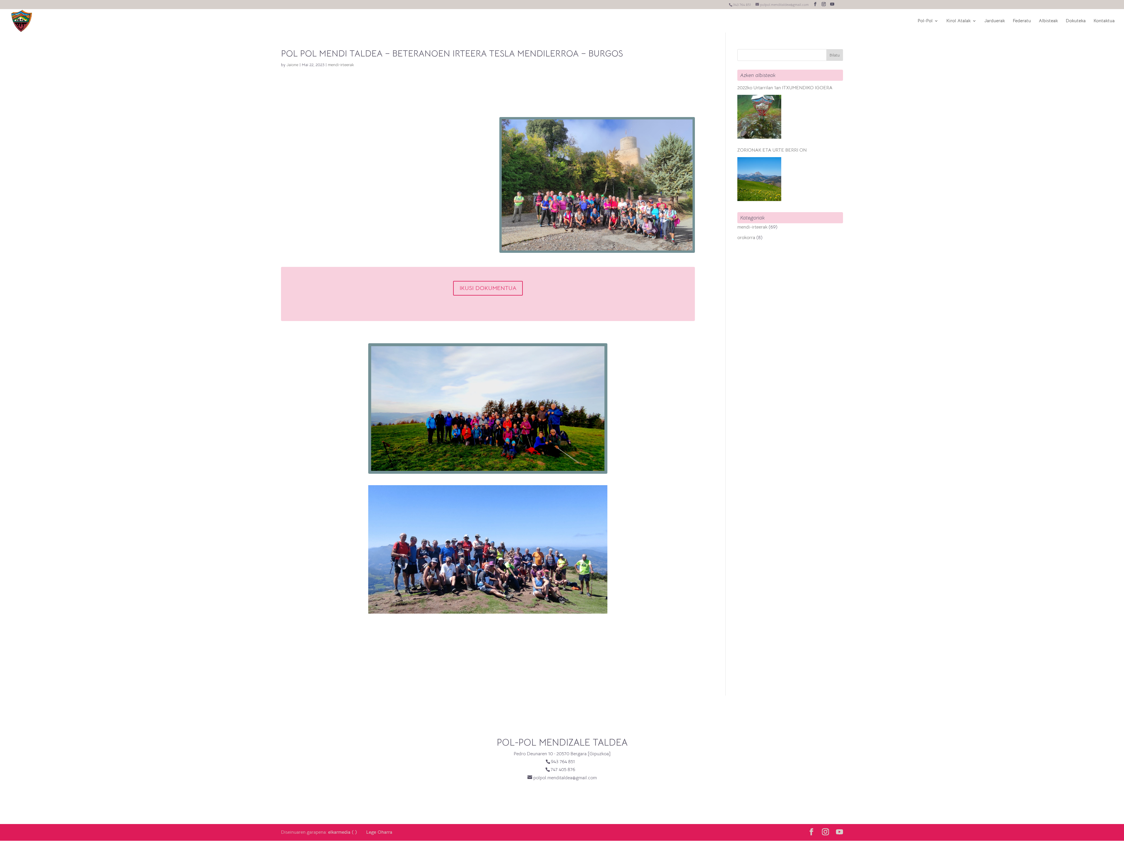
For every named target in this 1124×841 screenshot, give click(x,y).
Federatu (1022, 21)
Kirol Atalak (958, 21)
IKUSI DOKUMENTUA (488, 288)
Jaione (292, 64)
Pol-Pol (925, 21)
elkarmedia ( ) (342, 832)
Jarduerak (994, 21)
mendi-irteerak (341, 64)
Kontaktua (1104, 21)
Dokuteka (1076, 21)
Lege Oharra (379, 832)
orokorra (746, 238)
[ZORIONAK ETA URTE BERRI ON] (759, 179)
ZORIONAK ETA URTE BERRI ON (772, 150)
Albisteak (1048, 21)
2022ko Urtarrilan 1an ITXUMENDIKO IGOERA (784, 88)
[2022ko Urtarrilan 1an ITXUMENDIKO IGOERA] (759, 117)
